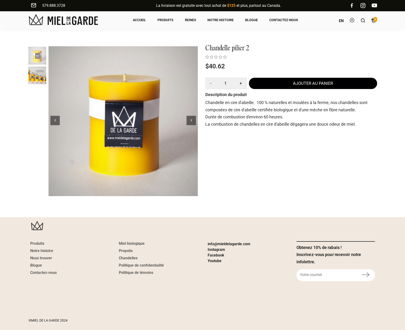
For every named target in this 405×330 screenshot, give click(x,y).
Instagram (216, 249)
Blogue (251, 20)
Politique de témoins (136, 272)
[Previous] (55, 120)
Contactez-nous (283, 20)
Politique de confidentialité (141, 265)
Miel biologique (132, 243)
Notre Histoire (220, 20)
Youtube (214, 261)
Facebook (216, 255)
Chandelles (128, 258)
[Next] (191, 120)
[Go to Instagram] (363, 5)
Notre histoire (41, 250)
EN (341, 21)
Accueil (139, 20)
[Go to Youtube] (374, 5)
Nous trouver (41, 258)
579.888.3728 (53, 5)
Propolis (126, 250)
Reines (190, 20)
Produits (165, 20)
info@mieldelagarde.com (229, 244)
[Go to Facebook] (351, 5)
